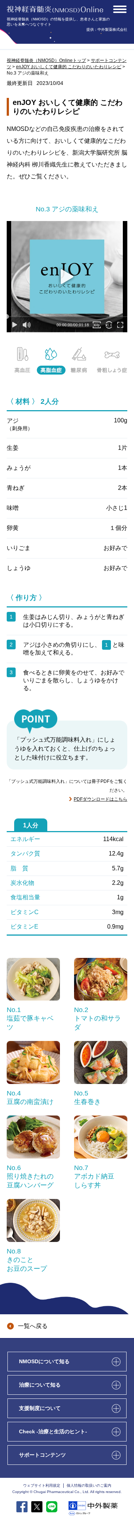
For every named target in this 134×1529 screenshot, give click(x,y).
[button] (120, 9)
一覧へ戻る (33, 1326)
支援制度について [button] (40, 1408)
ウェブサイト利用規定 (41, 1485)
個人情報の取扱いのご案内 (89, 1485)
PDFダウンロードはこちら (100, 799)
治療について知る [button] (40, 1385)
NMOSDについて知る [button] (45, 1361)
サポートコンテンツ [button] (43, 1455)
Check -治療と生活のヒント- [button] (54, 1431)
